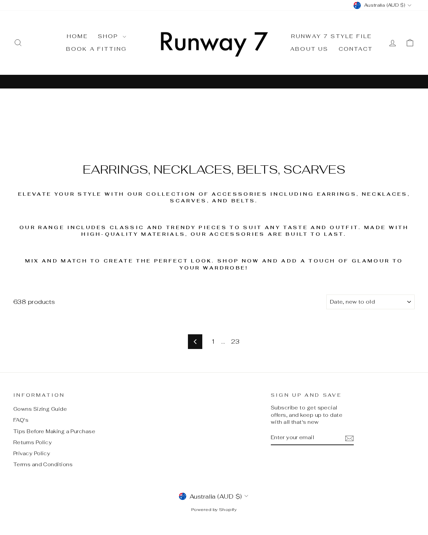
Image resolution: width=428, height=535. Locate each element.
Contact (356, 48)
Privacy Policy (31, 453)
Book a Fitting (96, 48)
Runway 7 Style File (331, 36)
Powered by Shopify (214, 509)
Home (77, 36)
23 (235, 341)
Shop (109, 36)
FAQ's (20, 420)
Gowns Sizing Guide (40, 409)
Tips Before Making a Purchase (54, 431)
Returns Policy (32, 442)
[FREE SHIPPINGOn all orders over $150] (214, 81)
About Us (309, 48)
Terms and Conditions (43, 464)
